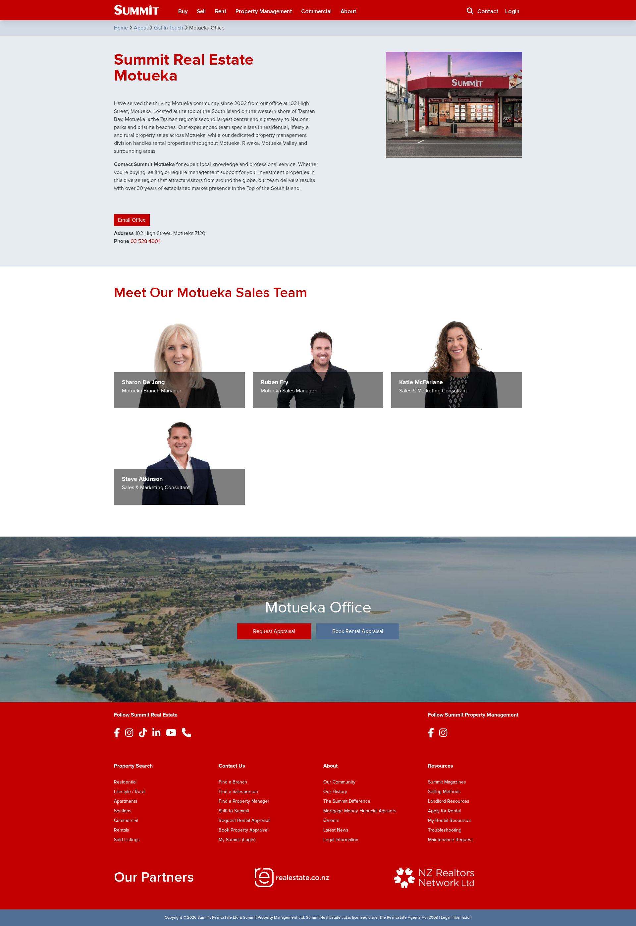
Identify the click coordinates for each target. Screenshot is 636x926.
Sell (201, 11)
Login (512, 11)
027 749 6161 (274, 334)
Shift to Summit (234, 811)
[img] (317, 877)
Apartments (125, 801)
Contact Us (232, 766)
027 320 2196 (136, 334)
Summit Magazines (447, 782)
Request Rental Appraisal (244, 820)
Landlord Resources (448, 801)
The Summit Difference (346, 801)
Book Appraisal (137, 347)
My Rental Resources (450, 820)
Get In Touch (169, 28)
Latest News (335, 830)
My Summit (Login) (237, 839)
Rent (221, 11)
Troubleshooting (444, 830)
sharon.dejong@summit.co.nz (152, 327)
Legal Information (340, 839)
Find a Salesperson (238, 791)
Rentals (121, 830)
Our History (335, 791)
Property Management (264, 11)
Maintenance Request (450, 839)
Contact (488, 11)
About (348, 11)
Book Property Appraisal (243, 830)
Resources (440, 766)
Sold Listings (127, 839)
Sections (123, 811)
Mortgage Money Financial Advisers (360, 811)
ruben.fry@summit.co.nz (285, 327)
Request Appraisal (274, 631)
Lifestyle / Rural (129, 791)
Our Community (339, 782)
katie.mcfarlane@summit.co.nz (429, 327)
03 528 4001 (145, 241)
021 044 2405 (413, 334)
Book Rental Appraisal (357, 631)
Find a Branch (233, 782)
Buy (183, 11)
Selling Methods (444, 791)
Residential (125, 782)
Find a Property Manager (244, 801)
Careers (331, 820)
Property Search (133, 766)
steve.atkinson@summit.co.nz (152, 424)
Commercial (316, 11)
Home (121, 28)
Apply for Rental (444, 811)
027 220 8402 (137, 431)
